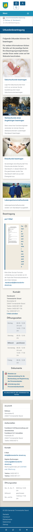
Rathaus (7, 20)
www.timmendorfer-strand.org (15, 18)
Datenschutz (7, 522)
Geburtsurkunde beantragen (16, 80)
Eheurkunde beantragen (14, 159)
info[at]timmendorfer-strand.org (15, 455)
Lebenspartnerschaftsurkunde (16, 200)
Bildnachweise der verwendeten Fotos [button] (16, 393)
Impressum (6, 517)
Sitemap (5, 524)
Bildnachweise (7, 519)
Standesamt (16, 20)
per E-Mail (9, 219)
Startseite (6, 514)
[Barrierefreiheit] (26, 530)
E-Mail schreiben (12, 314)
